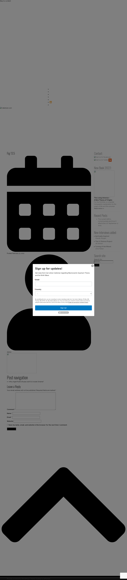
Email (37, 279)
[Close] (92, 266)
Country (38, 289)
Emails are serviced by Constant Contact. (78, 302)
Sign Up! (63, 308)
